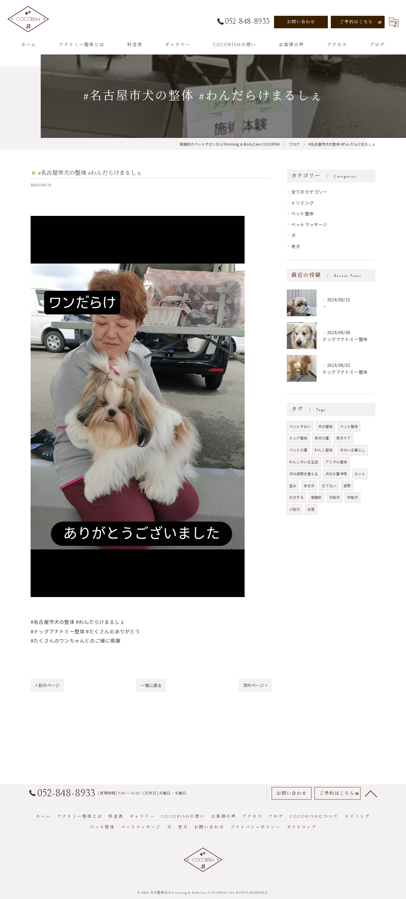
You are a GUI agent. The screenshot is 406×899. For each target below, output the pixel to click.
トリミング (302, 203)
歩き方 (309, 485)
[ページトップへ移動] (371, 793)
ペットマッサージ (309, 224)
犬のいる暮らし (352, 449)
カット (359, 473)
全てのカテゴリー (309, 191)
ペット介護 (298, 449)
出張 (310, 509)
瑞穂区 (316, 497)
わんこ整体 (323, 449)
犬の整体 (325, 426)
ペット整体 (302, 213)
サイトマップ (302, 827)
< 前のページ (47, 685)
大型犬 (334, 497)
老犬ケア (343, 437)
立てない (329, 485)
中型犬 (352, 497)
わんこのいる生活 (303, 461)
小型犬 (294, 509)
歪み (292, 485)
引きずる (296, 497)
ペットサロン (300, 426)
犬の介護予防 (336, 473)
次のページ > (255, 685)
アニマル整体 (336, 461)
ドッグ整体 (298, 437)
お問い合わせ (301, 22)
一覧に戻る (151, 685)
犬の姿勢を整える (303, 473)
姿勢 (346, 485)
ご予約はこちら (356, 22)
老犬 (295, 246)
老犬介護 (321, 437)
